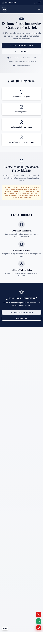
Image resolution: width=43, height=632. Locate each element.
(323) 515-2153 (23, 51)
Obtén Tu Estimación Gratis (21, 45)
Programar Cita (21, 318)
